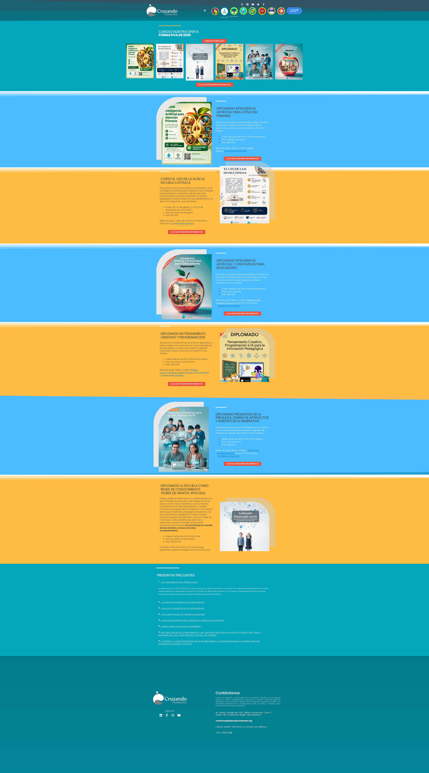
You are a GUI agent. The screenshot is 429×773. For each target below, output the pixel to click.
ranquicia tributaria (225, 303)
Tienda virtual (253, 300)
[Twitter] (258, 4)
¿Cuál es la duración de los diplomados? (182, 608)
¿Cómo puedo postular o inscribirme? (181, 626)
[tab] (214, 582)
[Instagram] (242, 4)
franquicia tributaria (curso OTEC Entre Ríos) (188, 372)
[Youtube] (253, 4)
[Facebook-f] (263, 4)
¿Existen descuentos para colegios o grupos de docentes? (192, 620)
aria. (192, 223)
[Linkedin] (247, 4)
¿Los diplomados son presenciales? (179, 582)
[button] (205, 10)
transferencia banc (180, 223)
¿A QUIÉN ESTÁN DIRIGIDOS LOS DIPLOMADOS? (183, 602)
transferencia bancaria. (235, 151)
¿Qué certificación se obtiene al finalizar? (183, 614)
